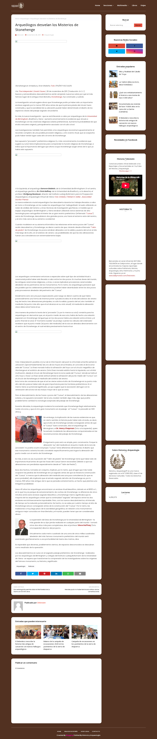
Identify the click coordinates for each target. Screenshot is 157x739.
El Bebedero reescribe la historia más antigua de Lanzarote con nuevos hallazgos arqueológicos (28, 645)
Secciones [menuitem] (107, 5)
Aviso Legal (85, 731)
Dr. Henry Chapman (65, 428)
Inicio (17, 19)
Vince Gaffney (84, 525)
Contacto (96, 731)
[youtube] (116, 46)
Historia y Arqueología (91, 735)
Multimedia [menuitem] (122, 5)
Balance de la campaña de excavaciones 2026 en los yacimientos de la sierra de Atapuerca (54, 645)
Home (59, 731)
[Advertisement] (125, 322)
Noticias (31, 566)
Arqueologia (24, 19)
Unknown (20, 35)
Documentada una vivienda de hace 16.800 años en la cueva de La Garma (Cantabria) (129, 108)
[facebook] (134, 46)
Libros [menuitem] (134, 5)
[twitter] (116, 51)
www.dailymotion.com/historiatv (122, 275)
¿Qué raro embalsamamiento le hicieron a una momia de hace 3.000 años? (130, 95)
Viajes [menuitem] (143, 5)
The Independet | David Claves (32, 91)
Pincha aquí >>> (125, 171)
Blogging (69, 735)
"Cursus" (89, 213)
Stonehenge (56, 97)
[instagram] (134, 51)
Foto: (53, 86)
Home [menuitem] (97, 5)
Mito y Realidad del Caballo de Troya (129, 72)
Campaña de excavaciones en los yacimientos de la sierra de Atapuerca (84, 644)
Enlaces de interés (70, 731)
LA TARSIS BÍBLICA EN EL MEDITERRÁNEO (129, 83)
